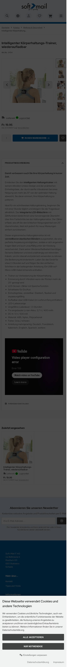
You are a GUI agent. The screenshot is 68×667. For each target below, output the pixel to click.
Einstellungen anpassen (34, 655)
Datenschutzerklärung (38, 662)
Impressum (58, 662)
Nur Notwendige (33, 646)
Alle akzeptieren (33, 637)
